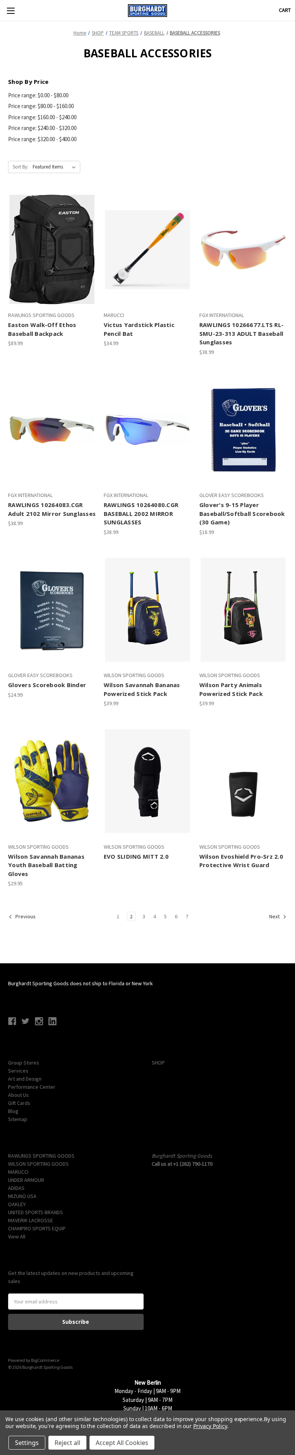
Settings (27, 1442)
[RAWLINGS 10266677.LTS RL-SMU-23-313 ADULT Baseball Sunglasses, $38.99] (243, 249)
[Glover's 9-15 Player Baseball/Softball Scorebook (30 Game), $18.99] (243, 430)
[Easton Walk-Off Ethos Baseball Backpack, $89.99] (51, 249)
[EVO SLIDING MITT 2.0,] (147, 781)
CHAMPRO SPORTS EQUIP (37, 1228)
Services (18, 1070)
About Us (18, 1094)
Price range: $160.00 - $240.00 (42, 117)
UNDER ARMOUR (26, 1179)
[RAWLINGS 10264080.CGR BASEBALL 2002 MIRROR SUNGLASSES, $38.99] (147, 430)
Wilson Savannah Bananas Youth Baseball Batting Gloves (46, 865)
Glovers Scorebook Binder (47, 685)
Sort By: (20, 167)
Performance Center (31, 1086)
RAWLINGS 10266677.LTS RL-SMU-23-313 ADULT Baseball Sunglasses (241, 333)
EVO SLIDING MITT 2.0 (136, 856)
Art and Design (24, 1078)
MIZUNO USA (22, 1196)
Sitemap (17, 1119)
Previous (25, 916)
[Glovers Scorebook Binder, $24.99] (51, 610)
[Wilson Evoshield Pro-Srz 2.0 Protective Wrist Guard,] (243, 781)
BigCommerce (45, 1360)
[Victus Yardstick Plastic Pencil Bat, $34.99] (147, 249)
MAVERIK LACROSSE (30, 1220)
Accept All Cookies (122, 1442)
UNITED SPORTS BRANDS (35, 1212)
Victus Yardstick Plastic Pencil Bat (139, 329)
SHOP (158, 1062)
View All (16, 1236)
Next (275, 916)
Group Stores (23, 1062)
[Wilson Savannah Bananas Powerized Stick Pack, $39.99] (147, 610)
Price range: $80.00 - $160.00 (41, 106)
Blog (13, 1111)
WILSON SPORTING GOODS (38, 1163)
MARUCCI (18, 1171)
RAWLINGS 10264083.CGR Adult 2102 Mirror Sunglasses (52, 509)
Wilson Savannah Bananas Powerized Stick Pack (142, 689)
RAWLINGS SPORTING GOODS (41, 1155)
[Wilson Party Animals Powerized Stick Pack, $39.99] (243, 610)
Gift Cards (19, 1103)
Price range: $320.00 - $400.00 (42, 139)
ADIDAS (16, 1188)
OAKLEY (17, 1204)
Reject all (67, 1442)
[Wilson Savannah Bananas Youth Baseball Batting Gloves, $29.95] (51, 781)
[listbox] (55, 167)
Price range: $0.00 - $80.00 (38, 95)
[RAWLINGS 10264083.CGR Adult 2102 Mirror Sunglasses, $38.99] (51, 430)
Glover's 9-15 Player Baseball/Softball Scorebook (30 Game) (242, 513)
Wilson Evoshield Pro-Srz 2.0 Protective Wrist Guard (241, 861)
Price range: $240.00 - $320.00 (42, 128)
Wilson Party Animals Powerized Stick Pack (231, 689)
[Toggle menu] (10, 10)
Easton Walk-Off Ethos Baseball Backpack (42, 329)
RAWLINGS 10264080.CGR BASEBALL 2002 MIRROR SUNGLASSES (141, 513)
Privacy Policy (210, 1426)
